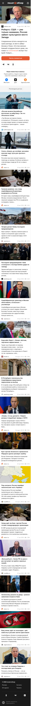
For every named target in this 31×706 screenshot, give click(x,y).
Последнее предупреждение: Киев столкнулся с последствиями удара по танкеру (15, 265)
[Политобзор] (15, 3)
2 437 (28, 501)
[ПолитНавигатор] (2, 129)
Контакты (19, 685)
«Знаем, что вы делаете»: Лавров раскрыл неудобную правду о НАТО (14, 417)
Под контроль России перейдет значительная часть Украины (12, 486)
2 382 (28, 573)
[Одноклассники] (6, 695)
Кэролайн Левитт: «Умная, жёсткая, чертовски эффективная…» (14, 341)
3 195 (28, 318)
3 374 (28, 241)
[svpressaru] (2, 241)
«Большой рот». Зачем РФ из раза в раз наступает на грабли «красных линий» (14, 561)
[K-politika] (2, 501)
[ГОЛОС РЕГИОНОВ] (2, 644)
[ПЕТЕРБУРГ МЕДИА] (2, 394)
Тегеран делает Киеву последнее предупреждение (13, 228)
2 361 (28, 644)
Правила (19, 687)
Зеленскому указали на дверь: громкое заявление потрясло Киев (15, 596)
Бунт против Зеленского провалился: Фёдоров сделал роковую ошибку (14, 453)
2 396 (28, 537)
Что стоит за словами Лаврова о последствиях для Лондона (13, 667)
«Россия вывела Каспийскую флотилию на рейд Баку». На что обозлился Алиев (13, 113)
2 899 (28, 394)
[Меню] (3, 3)
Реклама (4, 685)
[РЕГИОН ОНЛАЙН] (2, 167)
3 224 (28, 279)
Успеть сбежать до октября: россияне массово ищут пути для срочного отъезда (15, 153)
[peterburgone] (2, 278)
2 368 (28, 609)
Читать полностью (15, 58)
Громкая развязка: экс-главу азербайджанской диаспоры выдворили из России (11, 191)
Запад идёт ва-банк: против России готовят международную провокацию (14, 524)
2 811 (28, 430)
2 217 (28, 676)
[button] (3, 64)
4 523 (28, 167)
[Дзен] (25, 695)
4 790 (28, 129)
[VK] (15, 695)
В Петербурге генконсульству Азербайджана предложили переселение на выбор (12, 380)
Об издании (5, 687)
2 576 (28, 464)
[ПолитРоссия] (2, 26)
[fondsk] (2, 356)
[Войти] (28, 3)
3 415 (28, 205)
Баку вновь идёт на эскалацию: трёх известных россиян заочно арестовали (15, 631)
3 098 (28, 356)
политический (13, 51)
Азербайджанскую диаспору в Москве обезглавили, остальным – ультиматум (15, 302)
